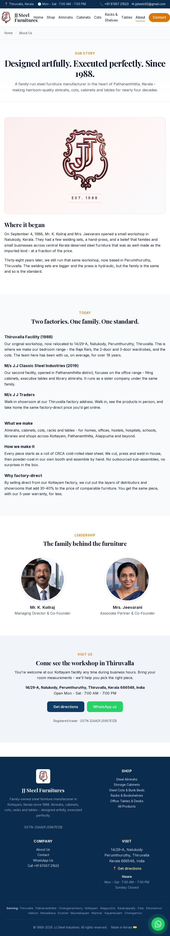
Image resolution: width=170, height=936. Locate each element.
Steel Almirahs (126, 779)
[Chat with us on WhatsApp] (158, 924)
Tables (126, 17)
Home (38, 17)
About (140, 17)
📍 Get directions (126, 868)
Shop (51, 17)
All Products (127, 806)
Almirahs (65, 17)
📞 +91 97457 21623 (114, 4)
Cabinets (83, 17)
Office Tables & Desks (126, 801)
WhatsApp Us (43, 860)
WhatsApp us (105, 706)
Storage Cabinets (127, 784)
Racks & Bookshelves (127, 795)
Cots (97, 17)
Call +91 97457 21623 (43, 866)
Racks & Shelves (111, 17)
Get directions (65, 706)
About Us (43, 849)
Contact (159, 17)
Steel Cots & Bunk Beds (127, 790)
